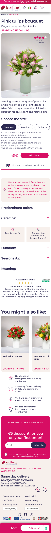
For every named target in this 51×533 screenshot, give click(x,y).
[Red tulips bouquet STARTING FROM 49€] (15, 352)
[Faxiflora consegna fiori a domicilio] (10, 8)
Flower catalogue (11, 496)
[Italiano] (30, 8)
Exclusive (42, 127)
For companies (10, 504)
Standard (9, 127)
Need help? (30, 496)
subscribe (39, 445)
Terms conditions (33, 504)
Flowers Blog (31, 500)
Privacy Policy (10, 509)
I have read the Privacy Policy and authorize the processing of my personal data (27, 456)
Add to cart (34, 155)
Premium (25, 127)
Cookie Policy (32, 509)
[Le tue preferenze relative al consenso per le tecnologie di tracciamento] (46, 528)
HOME (3, 14)
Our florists (8, 500)
